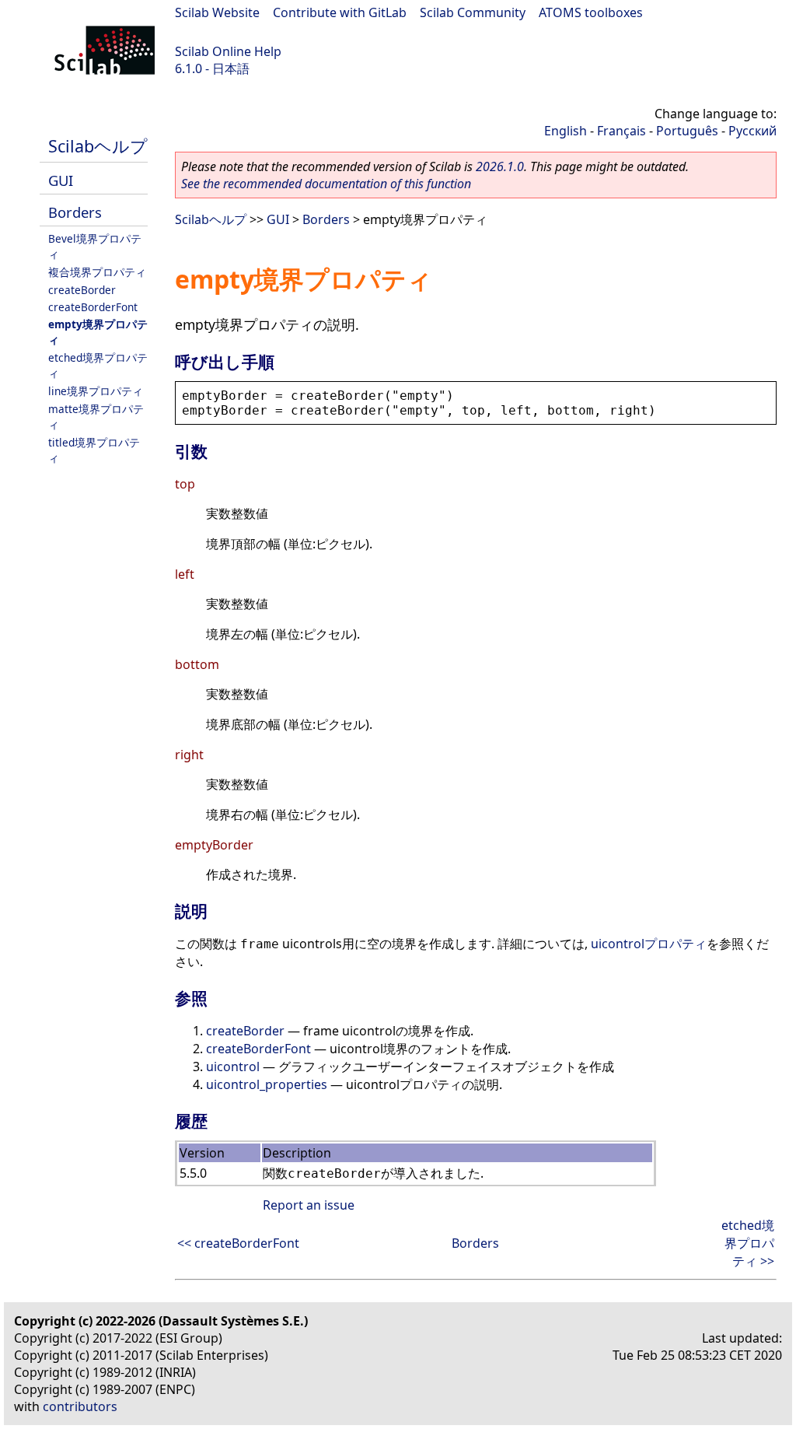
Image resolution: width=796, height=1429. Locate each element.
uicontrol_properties (266, 1084)
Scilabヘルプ (98, 146)
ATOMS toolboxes (591, 12)
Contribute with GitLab (340, 12)
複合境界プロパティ (97, 271)
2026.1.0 (500, 166)
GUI (60, 180)
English (565, 130)
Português (687, 130)
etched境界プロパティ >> (747, 1243)
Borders (75, 212)
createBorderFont (93, 306)
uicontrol (233, 1066)
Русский (752, 130)
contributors (80, 1406)
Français (621, 130)
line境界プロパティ (95, 391)
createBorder (82, 289)
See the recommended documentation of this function (326, 183)
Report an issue (308, 1205)
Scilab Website (217, 12)
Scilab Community (472, 12)
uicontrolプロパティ (649, 943)
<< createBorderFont (238, 1243)
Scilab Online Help (228, 51)
